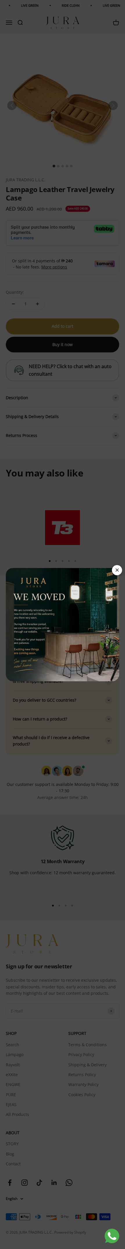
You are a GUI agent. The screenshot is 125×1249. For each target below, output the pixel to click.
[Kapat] (117, 570)
